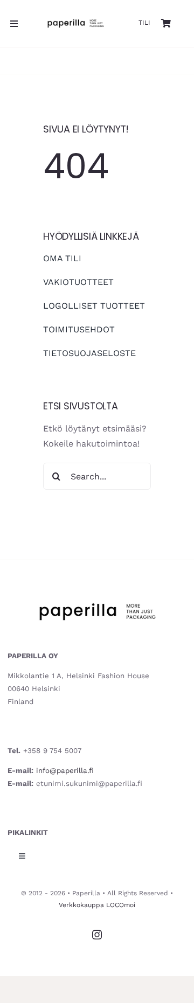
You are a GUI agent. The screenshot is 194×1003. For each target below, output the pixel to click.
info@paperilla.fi (65, 771)
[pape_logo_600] (75, 18)
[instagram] (97, 934)
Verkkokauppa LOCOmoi (97, 905)
